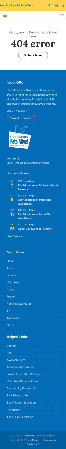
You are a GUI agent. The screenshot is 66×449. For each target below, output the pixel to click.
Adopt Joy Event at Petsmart (35, 228)
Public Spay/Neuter (19, 304)
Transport (13, 318)
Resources (13, 410)
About (11, 268)
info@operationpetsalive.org (32, 163)
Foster (11, 297)
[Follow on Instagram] (56, 5)
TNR (9, 311)
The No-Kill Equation (20, 417)
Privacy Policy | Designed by (40, 440)
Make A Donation (21, 118)
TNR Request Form (19, 395)
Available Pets (16, 360)
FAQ (9, 353)
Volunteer (13, 282)
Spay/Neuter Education (21, 403)
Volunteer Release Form (22, 381)
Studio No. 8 (33, 444)
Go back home (33, 55)
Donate (11, 275)
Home (10, 261)
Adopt (11, 289)
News (10, 325)
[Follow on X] (63, 5)
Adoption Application (20, 367)
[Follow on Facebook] (49, 5)
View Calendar (15, 236)
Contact (11, 346)
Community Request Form (23, 388)
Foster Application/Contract (24, 374)
